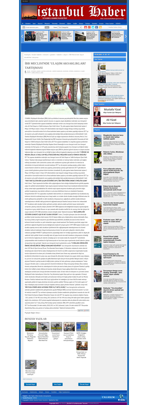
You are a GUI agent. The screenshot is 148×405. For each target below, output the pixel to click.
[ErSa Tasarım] (113, 401)
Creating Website (93, 403)
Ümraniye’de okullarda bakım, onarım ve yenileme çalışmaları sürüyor (111, 96)
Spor (34, 23)
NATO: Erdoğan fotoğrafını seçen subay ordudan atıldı (81, 335)
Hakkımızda (33, 392)
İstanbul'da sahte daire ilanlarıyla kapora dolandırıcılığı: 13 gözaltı (112, 83)
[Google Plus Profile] (89, 27)
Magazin (47, 23)
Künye (47, 392)
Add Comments (27, 379)
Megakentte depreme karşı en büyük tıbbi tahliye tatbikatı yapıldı (113, 137)
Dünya (81, 23)
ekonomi (65, 71)
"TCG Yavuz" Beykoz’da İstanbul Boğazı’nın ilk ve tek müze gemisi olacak (129, 35)
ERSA (35, 398)
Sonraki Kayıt (30, 384)
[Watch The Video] (85, 27)
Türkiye (87, 23)
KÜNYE (118, 23)
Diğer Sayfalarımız (64, 392)
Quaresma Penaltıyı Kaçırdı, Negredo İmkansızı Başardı (30, 336)
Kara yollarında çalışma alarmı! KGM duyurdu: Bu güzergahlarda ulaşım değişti (113, 171)
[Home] (22, 23)
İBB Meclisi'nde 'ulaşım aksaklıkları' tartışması (55, 65)
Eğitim (69, 23)
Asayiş (101, 23)
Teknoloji (54, 23)
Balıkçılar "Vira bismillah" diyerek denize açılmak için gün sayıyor (113, 290)
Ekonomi (62, 23)
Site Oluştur (62, 403)
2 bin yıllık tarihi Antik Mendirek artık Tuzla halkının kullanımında (104, 35)
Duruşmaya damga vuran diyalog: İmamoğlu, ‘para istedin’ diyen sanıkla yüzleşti (112, 273)
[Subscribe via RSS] (100, 27)
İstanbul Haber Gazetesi (41, 400)
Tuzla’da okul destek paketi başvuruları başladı (113, 204)
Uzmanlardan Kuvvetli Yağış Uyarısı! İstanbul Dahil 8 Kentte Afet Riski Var (43, 336)
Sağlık (75, 23)
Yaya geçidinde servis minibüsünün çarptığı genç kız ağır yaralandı (79, 35)
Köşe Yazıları (110, 23)
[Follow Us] (93, 27)
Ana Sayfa (25, 1)
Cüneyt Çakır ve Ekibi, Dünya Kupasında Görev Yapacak (81, 354)
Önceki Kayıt (84, 384)
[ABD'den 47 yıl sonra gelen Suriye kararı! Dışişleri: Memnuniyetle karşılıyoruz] (42, 40)
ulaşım (82, 71)
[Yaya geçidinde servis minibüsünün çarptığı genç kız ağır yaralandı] (67, 40)
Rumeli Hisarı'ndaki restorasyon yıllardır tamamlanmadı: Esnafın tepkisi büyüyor (112, 239)
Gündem (28, 23)
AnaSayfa (25, 392)
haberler (77, 71)
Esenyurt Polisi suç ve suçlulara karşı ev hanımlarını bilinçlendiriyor (68, 336)
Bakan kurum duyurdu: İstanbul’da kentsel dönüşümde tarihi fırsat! (112, 188)
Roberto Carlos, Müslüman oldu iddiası (113, 153)
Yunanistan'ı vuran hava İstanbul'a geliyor (56, 335)
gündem (71, 71)
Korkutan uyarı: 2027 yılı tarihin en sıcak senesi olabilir (112, 221)
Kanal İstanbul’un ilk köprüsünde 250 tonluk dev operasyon (113, 255)
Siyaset (40, 23)
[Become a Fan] (96, 27)
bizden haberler (57, 71)
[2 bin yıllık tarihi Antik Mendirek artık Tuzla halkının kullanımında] (92, 40)
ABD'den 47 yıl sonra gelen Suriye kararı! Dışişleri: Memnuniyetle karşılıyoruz (54, 36)
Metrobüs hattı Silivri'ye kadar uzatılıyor (30, 372)
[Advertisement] (111, 308)
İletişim (41, 392)
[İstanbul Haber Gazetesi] (74, 18)
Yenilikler (54, 392)
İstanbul (94, 23)
